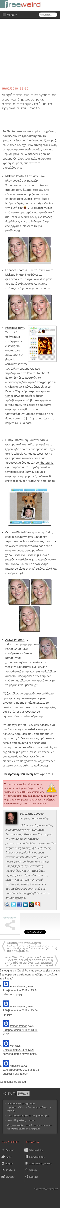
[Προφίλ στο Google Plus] (31, 906)
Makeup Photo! (14, 176)
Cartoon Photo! (15, 532)
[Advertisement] (30, 55)
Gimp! (9, 396)
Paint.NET (11, 391)
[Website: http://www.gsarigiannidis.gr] (7, 906)
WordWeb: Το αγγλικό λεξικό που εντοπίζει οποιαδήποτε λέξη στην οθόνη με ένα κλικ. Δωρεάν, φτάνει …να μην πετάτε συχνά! (29, 961)
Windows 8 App (36, 1150)
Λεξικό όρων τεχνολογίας (40, 1163)
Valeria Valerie (18, 1026)
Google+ (9, 1163)
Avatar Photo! (13, 639)
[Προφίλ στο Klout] (37, 906)
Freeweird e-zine (37, 1157)
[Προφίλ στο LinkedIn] (26, 906)
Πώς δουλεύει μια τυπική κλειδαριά (28, 1115)
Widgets (33, 1170)
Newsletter (10, 1177)
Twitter (8, 1157)
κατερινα (15, 1065)
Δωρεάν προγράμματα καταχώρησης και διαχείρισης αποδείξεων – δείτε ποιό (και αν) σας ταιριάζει (32, 946)
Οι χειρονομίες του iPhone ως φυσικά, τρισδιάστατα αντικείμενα (29, 1127)
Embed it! (33, 1177)
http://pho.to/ (43, 774)
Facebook (9, 1150)
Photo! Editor (13, 328)
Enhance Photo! (15, 270)
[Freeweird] (25, 4)
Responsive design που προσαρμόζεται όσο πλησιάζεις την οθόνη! (29, 1107)
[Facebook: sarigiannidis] (20, 906)
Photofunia (47, 462)
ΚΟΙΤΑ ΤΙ (15, 1093)
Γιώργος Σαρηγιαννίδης (34, 818)
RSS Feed (10, 1170)
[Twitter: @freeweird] (14, 906)
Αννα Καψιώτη (18, 986)
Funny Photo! (13, 440)
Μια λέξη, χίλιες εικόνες (21, 1120)
